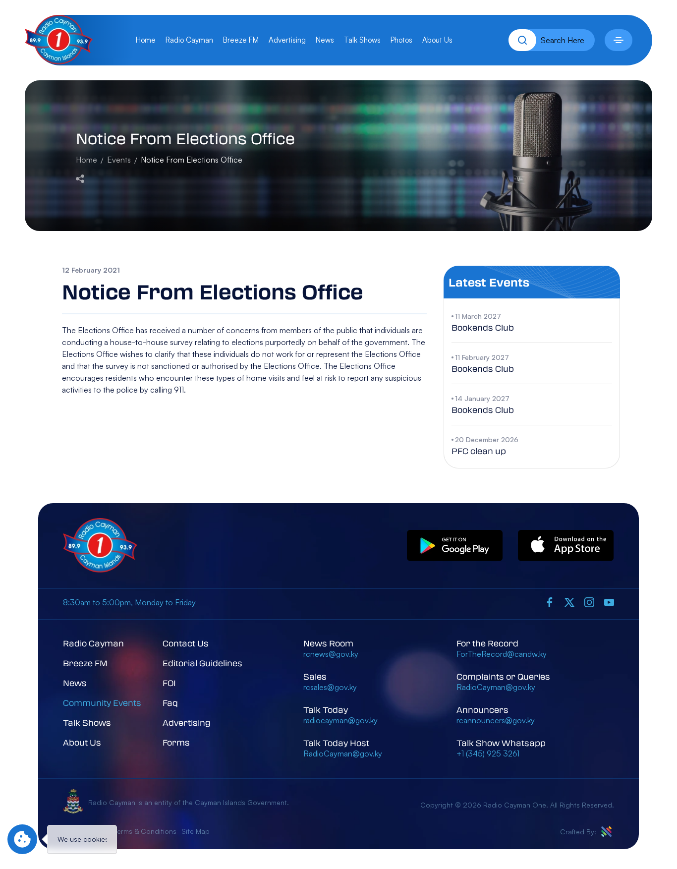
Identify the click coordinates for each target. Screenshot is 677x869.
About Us (437, 40)
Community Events (102, 702)
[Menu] (618, 40)
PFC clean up (478, 451)
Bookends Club (482, 327)
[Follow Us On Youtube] (609, 602)
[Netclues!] (606, 831)
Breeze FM (241, 40)
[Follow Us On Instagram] (589, 602)
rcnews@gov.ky (330, 654)
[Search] (522, 40)
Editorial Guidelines (202, 663)
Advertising (287, 40)
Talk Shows (362, 40)
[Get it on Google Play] (455, 546)
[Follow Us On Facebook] (550, 602)
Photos (401, 40)
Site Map (195, 831)
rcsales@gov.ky (330, 687)
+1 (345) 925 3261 (487, 753)
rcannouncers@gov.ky (495, 720)
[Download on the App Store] (566, 546)
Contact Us (186, 643)
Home (146, 40)
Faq (170, 702)
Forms (176, 742)
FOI (169, 683)
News (325, 40)
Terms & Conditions (145, 831)
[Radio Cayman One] (59, 61)
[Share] (80, 177)
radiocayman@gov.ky (340, 720)
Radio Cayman (189, 40)
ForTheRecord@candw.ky (501, 654)
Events (119, 160)
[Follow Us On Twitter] (569, 602)
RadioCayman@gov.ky (342, 753)
